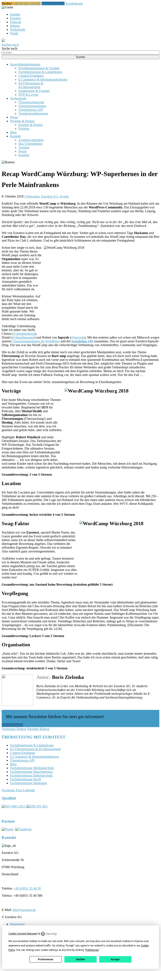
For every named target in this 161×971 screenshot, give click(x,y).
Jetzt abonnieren (12, 725)
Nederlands (17, 29)
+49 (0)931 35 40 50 (27, 888)
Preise (14, 117)
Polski (14, 33)
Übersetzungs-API (30, 109)
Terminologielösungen (33, 113)
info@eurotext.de (53, 3)
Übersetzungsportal (31, 102)
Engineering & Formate (34, 91)
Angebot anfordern (31, 140)
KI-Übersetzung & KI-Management (30, 85)
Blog (13, 132)
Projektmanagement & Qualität (38, 68)
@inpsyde (77, 337)
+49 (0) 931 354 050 (27, 3)
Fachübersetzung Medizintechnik (32, 768)
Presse (22, 151)
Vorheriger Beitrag (14, 729)
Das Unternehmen (30, 143)
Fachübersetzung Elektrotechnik (31, 775)
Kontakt (15, 136)
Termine (23, 147)
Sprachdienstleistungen (25, 64)
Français (15, 22)
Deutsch (18, 7)
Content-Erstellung (30, 75)
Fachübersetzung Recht (25, 779)
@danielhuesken (23, 337)
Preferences (45, 959)
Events (64, 196)
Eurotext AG (49, 196)
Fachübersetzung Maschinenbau (31, 771)
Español (15, 18)
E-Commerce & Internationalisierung (42, 79)
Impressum (17, 924)
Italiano (15, 25)
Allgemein (32, 196)
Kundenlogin (74, 3)
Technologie (18, 98)
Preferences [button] (92, 950)
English (15, 14)
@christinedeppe (24, 333)
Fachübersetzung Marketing (28, 783)
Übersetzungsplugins (32, 106)
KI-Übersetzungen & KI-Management (35, 749)
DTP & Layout (28, 94)
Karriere (23, 155)
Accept (115, 959)
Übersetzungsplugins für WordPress (36, 341)
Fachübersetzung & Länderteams (40, 72)
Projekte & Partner (22, 121)
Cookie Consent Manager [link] (22, 933)
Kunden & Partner (30, 125)
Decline (80, 959)
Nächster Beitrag (38, 729)
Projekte (23, 128)
